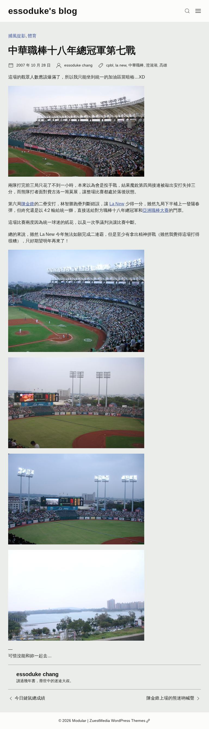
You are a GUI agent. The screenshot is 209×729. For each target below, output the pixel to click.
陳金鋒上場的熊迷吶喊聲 (170, 698)
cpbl (109, 65)
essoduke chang (78, 65)
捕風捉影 (17, 36)
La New (116, 203)
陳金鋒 (27, 203)
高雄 (163, 65)
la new (120, 65)
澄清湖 (151, 65)
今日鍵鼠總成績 (30, 698)
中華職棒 (136, 65)
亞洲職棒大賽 (156, 210)
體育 (32, 36)
